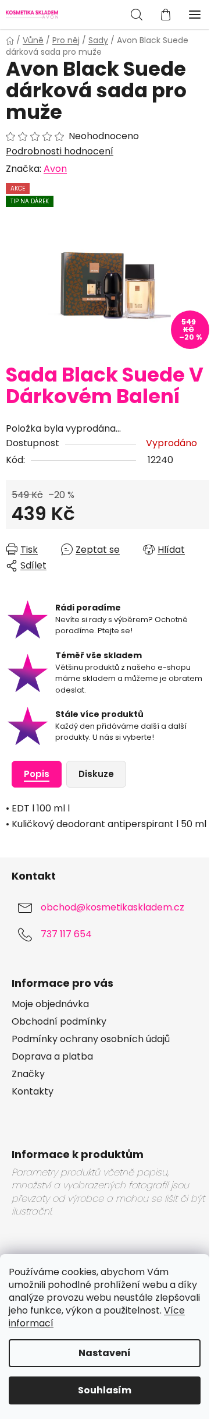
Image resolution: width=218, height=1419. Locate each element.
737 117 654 (66, 934)
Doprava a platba (52, 1056)
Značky (28, 1074)
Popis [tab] (36, 774)
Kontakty (32, 1091)
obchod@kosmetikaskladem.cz (112, 907)
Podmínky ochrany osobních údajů (91, 1039)
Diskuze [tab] (96, 774)
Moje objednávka (50, 1004)
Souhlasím (104, 1390)
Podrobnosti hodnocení (59, 151)
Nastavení (104, 1353)
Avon (55, 168)
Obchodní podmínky (59, 1021)
